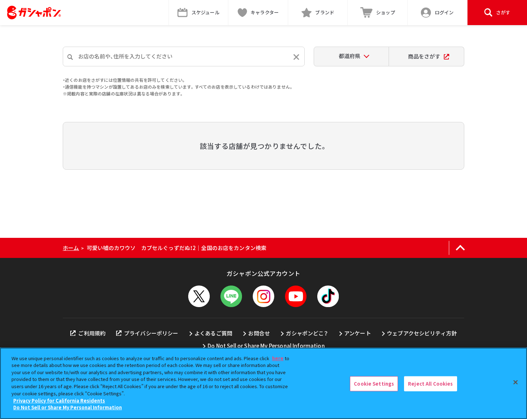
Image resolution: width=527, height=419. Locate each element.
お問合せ (259, 333)
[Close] (515, 382)
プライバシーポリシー (151, 333)
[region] (263, 383)
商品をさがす (424, 56)
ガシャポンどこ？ (307, 333)
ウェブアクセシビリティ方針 (422, 333)
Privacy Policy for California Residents (59, 400)
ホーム (71, 247)
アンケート (357, 333)
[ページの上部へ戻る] (460, 248)
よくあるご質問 (213, 333)
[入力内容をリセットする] (296, 57)
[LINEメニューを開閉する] (231, 296)
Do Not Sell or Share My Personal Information (266, 345)
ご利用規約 (91, 333)
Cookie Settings (374, 383)
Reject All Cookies (430, 383)
